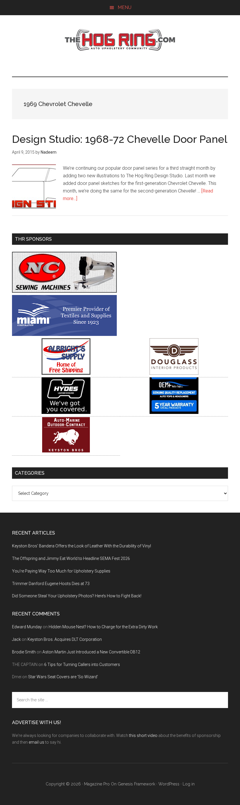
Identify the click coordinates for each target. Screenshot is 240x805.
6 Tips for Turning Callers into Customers (82, 664)
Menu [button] (124, 7)
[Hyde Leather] (66, 412)
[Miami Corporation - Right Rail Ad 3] (64, 334)
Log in (189, 784)
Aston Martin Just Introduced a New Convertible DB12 (91, 652)
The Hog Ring (120, 40)
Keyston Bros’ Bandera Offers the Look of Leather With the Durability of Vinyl (81, 546)
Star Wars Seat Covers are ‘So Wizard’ (63, 676)
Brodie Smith (24, 652)
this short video (143, 735)
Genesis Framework (136, 784)
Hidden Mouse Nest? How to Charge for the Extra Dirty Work (103, 626)
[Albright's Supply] (66, 373)
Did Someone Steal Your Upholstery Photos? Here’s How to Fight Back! (76, 596)
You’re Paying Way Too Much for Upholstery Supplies (61, 571)
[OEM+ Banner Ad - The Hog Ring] (174, 412)
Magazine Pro (97, 784)
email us (36, 742)
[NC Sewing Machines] (64, 291)
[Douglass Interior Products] (174, 373)
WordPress (168, 784)
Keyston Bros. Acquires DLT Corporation (65, 639)
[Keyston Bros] (66, 451)
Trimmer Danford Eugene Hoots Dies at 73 (51, 583)
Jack (16, 639)
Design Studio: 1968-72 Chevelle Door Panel (119, 139)
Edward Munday (27, 626)
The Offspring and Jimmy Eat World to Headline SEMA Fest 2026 (71, 558)
